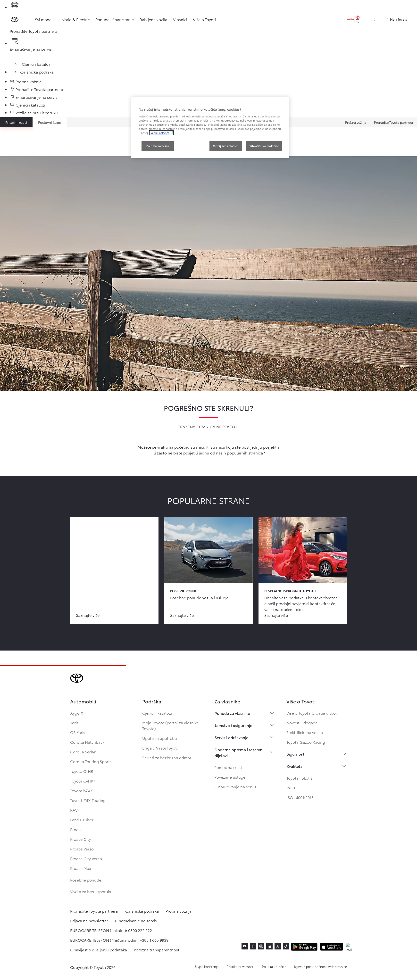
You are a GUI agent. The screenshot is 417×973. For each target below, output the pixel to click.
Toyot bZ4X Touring (88, 800)
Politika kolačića (274, 966)
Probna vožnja (355, 122)
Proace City (80, 839)
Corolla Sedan (83, 751)
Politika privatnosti (240, 966)
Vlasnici (180, 19)
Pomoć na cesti (228, 767)
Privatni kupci (16, 122)
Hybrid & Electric (74, 19)
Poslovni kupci (50, 122)
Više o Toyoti (204, 19)
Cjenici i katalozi (157, 713)
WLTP (291, 787)
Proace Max (80, 868)
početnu (182, 447)
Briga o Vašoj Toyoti (160, 747)
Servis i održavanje (231, 737)
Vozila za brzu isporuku (91, 891)
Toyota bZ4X (81, 790)
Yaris (74, 722)
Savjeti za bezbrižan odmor (166, 757)
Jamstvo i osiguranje (233, 725)
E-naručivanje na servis (235, 786)
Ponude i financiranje (114, 19)
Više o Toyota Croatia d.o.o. (311, 713)
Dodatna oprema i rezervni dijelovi (239, 752)
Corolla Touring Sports (91, 761)
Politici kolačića (159, 133)
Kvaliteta (294, 766)
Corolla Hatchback (87, 742)
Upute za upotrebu (159, 738)
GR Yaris (77, 732)
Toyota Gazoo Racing (305, 742)
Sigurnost (295, 754)
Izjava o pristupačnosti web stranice (320, 966)
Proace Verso (82, 848)
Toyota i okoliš (299, 778)
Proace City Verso (86, 858)
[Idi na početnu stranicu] (14, 19)
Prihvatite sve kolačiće (264, 146)
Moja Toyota (398, 19)
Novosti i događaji (302, 722)
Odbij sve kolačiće (225, 146)
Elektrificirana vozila (304, 732)
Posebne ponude (85, 879)
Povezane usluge (229, 777)
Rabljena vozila (153, 19)
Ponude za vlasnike (232, 713)
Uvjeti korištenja (207, 966)
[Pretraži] (373, 19)
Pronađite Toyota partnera (393, 122)
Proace (76, 829)
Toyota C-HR (81, 771)
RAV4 (75, 810)
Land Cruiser (81, 819)
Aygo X (76, 713)
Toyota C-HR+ (82, 780)
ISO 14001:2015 (300, 797)
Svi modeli (44, 19)
